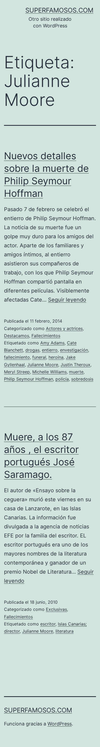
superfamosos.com (59, 10)
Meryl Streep (17, 371)
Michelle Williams (49, 371)
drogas (32, 350)
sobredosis (82, 379)
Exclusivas (56, 609)
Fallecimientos (45, 335)
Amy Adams (52, 342)
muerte (76, 371)
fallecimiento (17, 357)
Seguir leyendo (67, 300)
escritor (47, 624)
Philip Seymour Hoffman (28, 379)
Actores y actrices (64, 328)
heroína (56, 357)
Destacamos (16, 335)
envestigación (74, 350)
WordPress (59, 724)
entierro (50, 350)
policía (62, 379)
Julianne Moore (42, 364)
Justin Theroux (75, 364)
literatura (64, 631)
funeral (39, 357)
